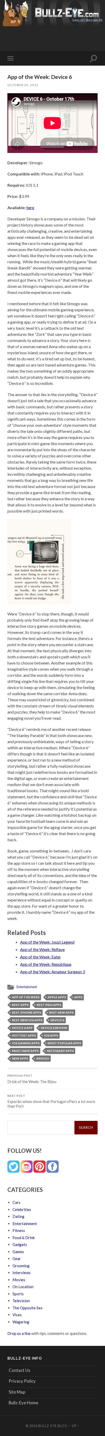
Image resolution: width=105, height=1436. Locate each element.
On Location (22, 1286)
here (30, 207)
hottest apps (24, 1035)
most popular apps (64, 1043)
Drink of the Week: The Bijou (31, 1079)
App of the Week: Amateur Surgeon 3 (52, 971)
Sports (18, 1293)
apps (78, 997)
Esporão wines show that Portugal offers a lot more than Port (51, 1101)
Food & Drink (23, 1237)
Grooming (21, 1265)
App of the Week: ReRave (42, 949)
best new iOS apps (27, 1020)
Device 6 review (54, 1028)
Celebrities (21, 1209)
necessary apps (60, 1051)
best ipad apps (49, 1005)
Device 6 (57, 1020)
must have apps (25, 1051)
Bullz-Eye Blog (52, 1426)
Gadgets (19, 1244)
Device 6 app (22, 1028)
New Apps (20, 1058)
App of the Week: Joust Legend (47, 942)
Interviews (21, 1272)
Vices (17, 1314)
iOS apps (51, 1035)
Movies (18, 1279)
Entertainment (27, 987)
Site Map (17, 1392)
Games (18, 1251)
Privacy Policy (22, 1381)
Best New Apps (61, 1012)
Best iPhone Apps (26, 1012)
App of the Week (26, 997)
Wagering (20, 1322)
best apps (20, 1005)
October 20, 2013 (22, 85)
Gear (16, 1258)
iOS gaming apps (26, 1043)
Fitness (18, 1230)
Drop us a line (19, 1333)
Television (21, 1300)
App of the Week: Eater (40, 956)
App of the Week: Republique (45, 964)
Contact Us (19, 1370)
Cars (16, 1202)
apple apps (57, 997)
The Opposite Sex (27, 1308)
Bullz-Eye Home (23, 1402)
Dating (18, 1216)
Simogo (42, 1058)
